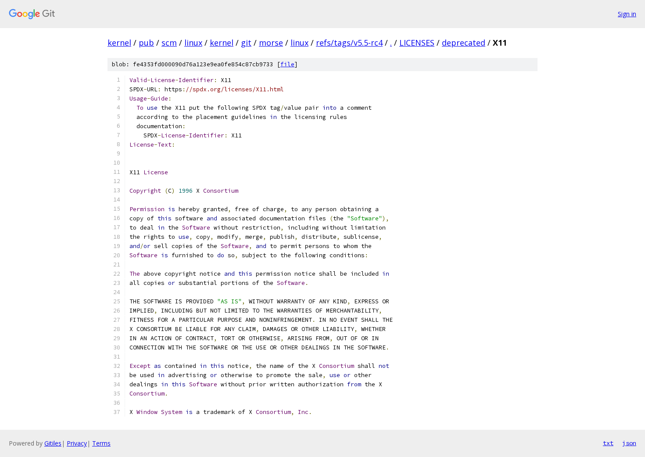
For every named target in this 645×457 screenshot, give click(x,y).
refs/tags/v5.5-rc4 (349, 42)
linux (193, 42)
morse (271, 42)
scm (169, 42)
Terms (101, 443)
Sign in (627, 14)
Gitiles (52, 443)
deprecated (463, 42)
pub (146, 42)
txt (608, 443)
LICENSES (416, 42)
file (287, 64)
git (246, 42)
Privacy (77, 443)
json (629, 443)
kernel (119, 42)
